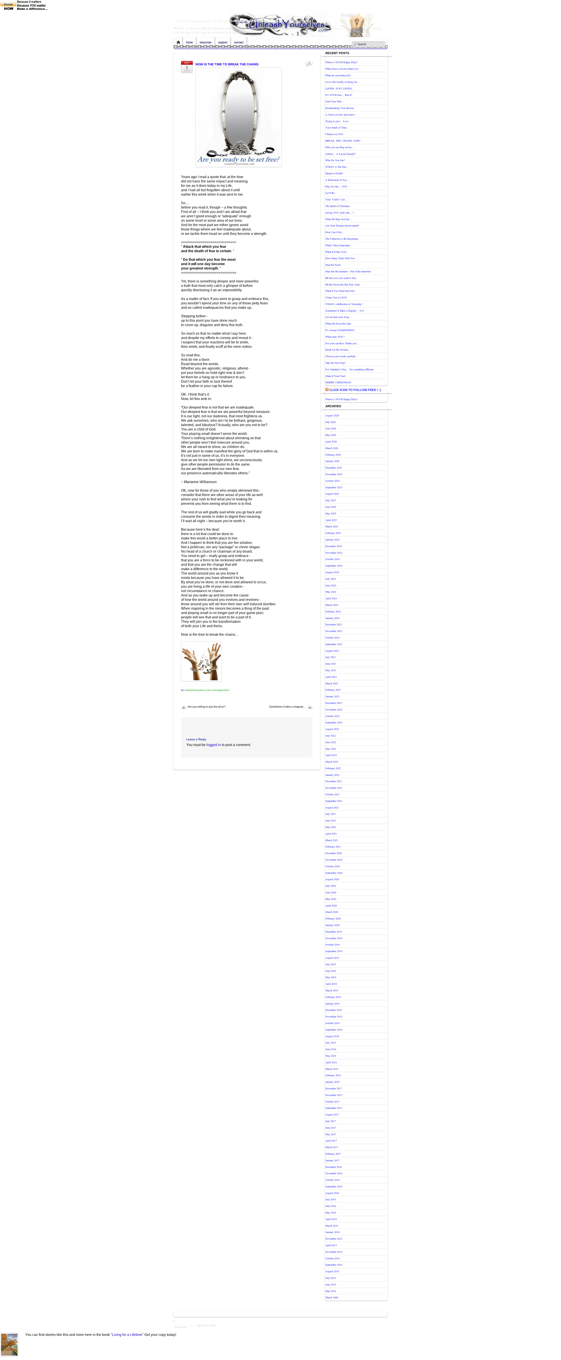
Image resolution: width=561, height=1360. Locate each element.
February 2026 (333, 454)
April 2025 (331, 520)
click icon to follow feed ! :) (355, 390)
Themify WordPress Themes (214, 1327)
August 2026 (332, 415)
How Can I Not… (334, 232)
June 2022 (330, 742)
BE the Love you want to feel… (341, 278)
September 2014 (333, 1264)
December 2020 (333, 853)
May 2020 (330, 899)
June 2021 (330, 820)
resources (205, 42)
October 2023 (332, 637)
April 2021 (331, 833)
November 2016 (333, 1173)
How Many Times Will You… (341, 258)
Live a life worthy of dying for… (342, 82)
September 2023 (333, 644)
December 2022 (333, 703)
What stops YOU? (334, 336)
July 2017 (330, 1121)
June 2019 (330, 971)
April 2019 (331, 983)
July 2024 (330, 578)
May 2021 (330, 827)
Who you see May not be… (339, 147)
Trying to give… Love (336, 121)
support (222, 42)
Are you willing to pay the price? (206, 706)
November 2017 (333, 1095)
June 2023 (330, 663)
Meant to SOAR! (334, 173)
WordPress (192, 1327)
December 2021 (333, 781)
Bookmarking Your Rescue (339, 108)
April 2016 (331, 1219)
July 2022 (330, 735)
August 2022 (332, 729)
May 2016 (330, 1212)
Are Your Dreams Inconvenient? (342, 225)
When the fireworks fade (338, 323)
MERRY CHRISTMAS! (338, 382)
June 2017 (330, 1127)
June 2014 (330, 1284)
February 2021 (333, 846)
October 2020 (332, 866)
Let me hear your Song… (338, 317)
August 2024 (332, 572)
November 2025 (333, 474)
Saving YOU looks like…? (339, 212)
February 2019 (333, 997)
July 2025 (330, 500)
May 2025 (330, 513)
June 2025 (330, 507)
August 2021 (332, 807)
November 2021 (333, 787)
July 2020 (330, 885)
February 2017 (333, 1153)
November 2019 (333, 938)
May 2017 (330, 1134)
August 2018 (332, 1036)
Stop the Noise (333, 264)
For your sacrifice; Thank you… (342, 343)
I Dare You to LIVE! (336, 297)
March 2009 (331, 1297)
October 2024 (332, 559)
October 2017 (332, 1101)
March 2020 (331, 912)
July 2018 (330, 1042)
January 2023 (332, 696)
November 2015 (333, 1238)
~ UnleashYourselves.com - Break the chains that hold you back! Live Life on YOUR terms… (242, 21)
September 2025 (333, 487)
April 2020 (331, 905)
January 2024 (332, 618)
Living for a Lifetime (127, 1335)
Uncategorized (220, 690)
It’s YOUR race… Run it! (338, 94)
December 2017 (333, 1088)
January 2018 (332, 1081)
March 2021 (331, 840)
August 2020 (332, 879)
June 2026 (330, 428)
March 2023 (331, 683)
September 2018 (333, 1029)
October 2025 (332, 480)
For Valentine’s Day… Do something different (349, 369)
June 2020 (330, 892)
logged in (213, 745)
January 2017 (332, 1160)
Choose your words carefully (340, 356)
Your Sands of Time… (337, 127)
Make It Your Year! (335, 376)
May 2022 (330, 748)
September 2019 (333, 951)
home (189, 42)
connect (238, 42)
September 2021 (333, 801)
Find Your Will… (334, 101)
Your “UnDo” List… (336, 199)
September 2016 (333, 1186)
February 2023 (333, 689)
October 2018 (332, 1023)
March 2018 (331, 1069)
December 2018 (333, 1010)
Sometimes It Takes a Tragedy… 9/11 (344, 310)
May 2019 (330, 977)
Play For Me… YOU (336, 186)
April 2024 (331, 598)
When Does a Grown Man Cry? (342, 68)
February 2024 (333, 611)
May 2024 (330, 591)
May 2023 (330, 670)
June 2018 (330, 1049)
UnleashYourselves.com (197, 690)
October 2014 (332, 1258)
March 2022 (331, 761)
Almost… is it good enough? (340, 153)
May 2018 (330, 1055)
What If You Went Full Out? (340, 291)
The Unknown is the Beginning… (343, 238)
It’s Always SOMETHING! (340, 330)
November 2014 (333, 1251)
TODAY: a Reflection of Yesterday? (344, 304)
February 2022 (333, 768)
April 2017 (331, 1140)
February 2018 (333, 1075)
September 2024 (333, 565)
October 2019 (332, 944)
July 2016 (330, 1199)
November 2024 (333, 552)
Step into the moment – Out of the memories (348, 271)
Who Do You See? (335, 160)
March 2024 (331, 605)
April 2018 (331, 1062)
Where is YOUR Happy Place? (341, 62)
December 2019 (333, 931)
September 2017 (333, 1108)
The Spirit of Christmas (337, 206)
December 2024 (333, 546)
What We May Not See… (338, 219)
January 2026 (332, 461)
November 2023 (333, 631)
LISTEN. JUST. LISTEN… (340, 88)
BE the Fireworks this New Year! (342, 284)
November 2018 (333, 1016)
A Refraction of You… (337, 180)
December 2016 (333, 1167)
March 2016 (331, 1225)
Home (178, 42)
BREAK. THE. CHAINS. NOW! (342, 140)
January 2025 (332, 539)
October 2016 (332, 1180)
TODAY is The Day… (337, 166)
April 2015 (331, 1245)
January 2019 (332, 1003)
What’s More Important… (338, 245)
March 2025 (331, 526)
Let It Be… (331, 193)
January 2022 (332, 774)
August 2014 (332, 1271)
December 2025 (333, 467)
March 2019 (331, 990)
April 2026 (331, 441)
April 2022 (331, 755)
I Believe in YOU (334, 134)
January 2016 (332, 1232)
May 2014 (330, 1291)
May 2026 (330, 435)
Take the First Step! (335, 362)
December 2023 (333, 624)
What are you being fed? (338, 75)
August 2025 (332, 493)
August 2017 (332, 1114)
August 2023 (332, 650)
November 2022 (333, 709)
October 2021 (332, 794)
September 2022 (333, 722)
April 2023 (331, 676)
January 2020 (332, 925)
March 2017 (331, 1147)
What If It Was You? (336, 251)
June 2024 (330, 585)
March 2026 (331, 448)
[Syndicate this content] (326, 390)
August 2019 (332, 957)
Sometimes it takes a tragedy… (287, 706)
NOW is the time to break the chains (226, 64)
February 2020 (333, 918)
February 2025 (333, 533)
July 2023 (330, 657)
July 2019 (330, 964)
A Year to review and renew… (341, 114)
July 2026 (330, 422)
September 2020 (333, 873)
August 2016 (332, 1193)
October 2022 (332, 716)
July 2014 (330, 1278)
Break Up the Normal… (337, 349)
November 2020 (333, 859)
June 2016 (330, 1206)
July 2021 (330, 814)
